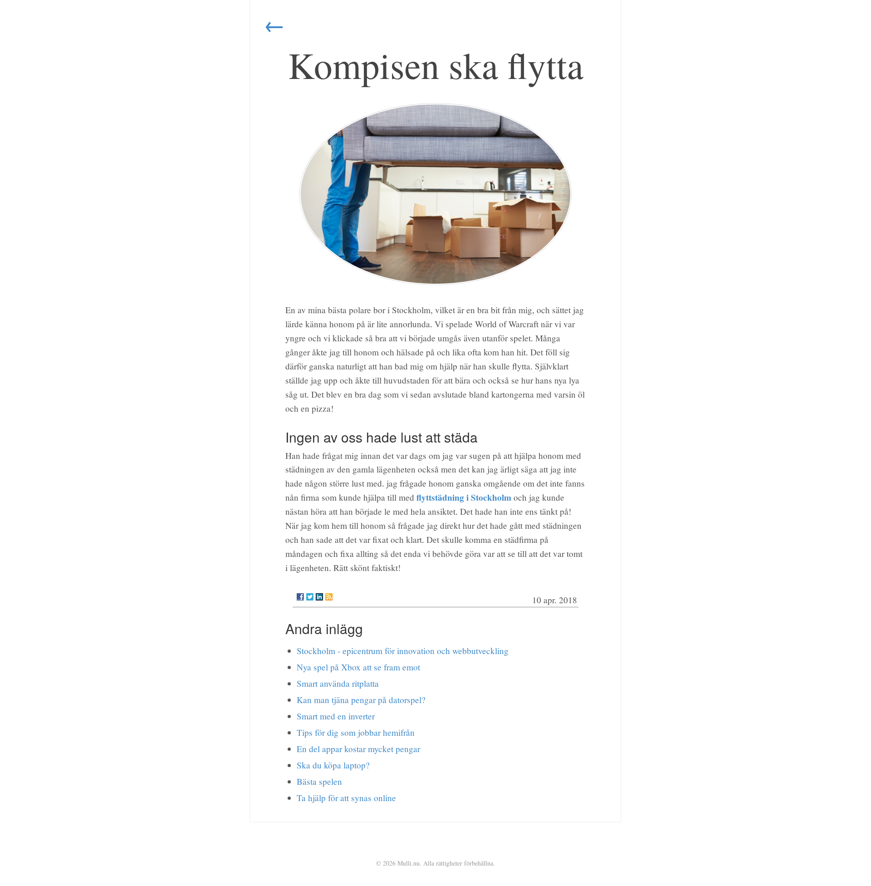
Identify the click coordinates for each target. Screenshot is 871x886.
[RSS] (329, 597)
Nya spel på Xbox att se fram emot (358, 667)
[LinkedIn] (319, 597)
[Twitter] (309, 597)
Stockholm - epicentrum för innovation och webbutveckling (403, 650)
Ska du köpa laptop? (333, 765)
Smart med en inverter (336, 716)
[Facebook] (300, 597)
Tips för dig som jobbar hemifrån (356, 732)
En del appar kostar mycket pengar (358, 748)
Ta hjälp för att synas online (346, 797)
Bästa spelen (319, 781)
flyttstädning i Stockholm (463, 497)
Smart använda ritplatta (338, 683)
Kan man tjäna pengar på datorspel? (361, 699)
